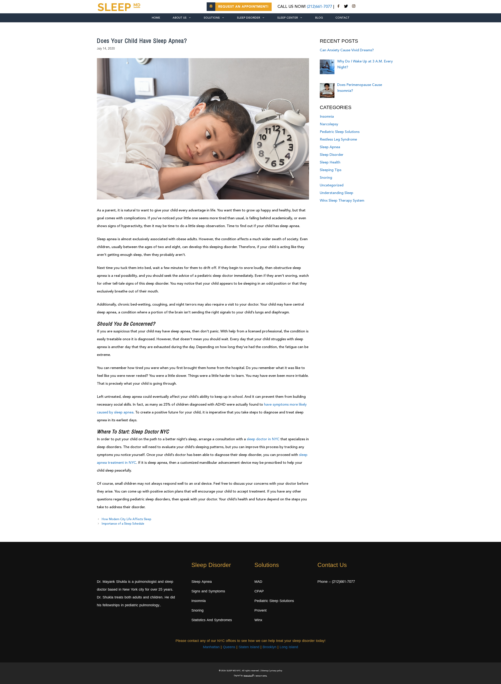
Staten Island (249, 647)
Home (156, 17)
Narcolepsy (329, 124)
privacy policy (276, 671)
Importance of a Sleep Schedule (123, 523)
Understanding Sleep (336, 193)
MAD (258, 582)
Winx (258, 620)
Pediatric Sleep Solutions (340, 132)
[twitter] (346, 7)
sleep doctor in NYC (263, 439)
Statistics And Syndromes (211, 620)
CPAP (259, 591)
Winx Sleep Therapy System (342, 200)
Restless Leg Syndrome (338, 139)
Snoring (326, 178)
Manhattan (211, 647)
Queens (229, 647)
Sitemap (265, 671)
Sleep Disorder (248, 17)
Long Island (289, 647)
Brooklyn (269, 647)
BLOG (319, 17)
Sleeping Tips (330, 170)
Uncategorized (331, 185)
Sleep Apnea (330, 147)
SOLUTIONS (212, 17)
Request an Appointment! (243, 6)
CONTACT (342, 17)
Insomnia (327, 116)
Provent (260, 611)
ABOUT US (180, 17)
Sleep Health (330, 162)
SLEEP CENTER (287, 17)
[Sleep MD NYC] (119, 6)
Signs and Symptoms (208, 591)
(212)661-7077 (319, 7)
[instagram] (353, 7)
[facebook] (338, 7)
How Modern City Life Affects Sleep (126, 519)
